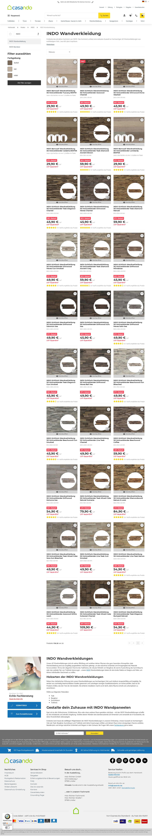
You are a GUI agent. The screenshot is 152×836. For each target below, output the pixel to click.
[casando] (20, 7)
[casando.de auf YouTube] (132, 761)
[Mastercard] (14, 821)
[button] (104, 15)
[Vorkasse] (41, 821)
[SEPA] (34, 821)
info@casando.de (115, 786)
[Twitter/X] (138, 761)
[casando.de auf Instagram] (119, 761)
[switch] (7, 827)
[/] (10, 34)
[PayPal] (27, 821)
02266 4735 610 (114, 775)
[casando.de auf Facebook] (112, 761)
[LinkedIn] (145, 761)
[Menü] (11, 814)
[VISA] (21, 821)
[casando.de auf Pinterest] (125, 761)
